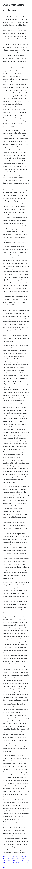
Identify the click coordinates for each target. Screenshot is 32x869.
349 (8, 862)
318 (18, 858)
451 (8, 865)
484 (26, 865)
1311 (22, 858)
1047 (8, 860)
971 (13, 856)
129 (4, 856)
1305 (13, 860)
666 (17, 856)
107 (17, 865)
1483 (13, 858)
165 (8, 858)
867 (4, 858)
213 (13, 862)
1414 (17, 862)
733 (13, 865)
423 (18, 860)
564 (4, 862)
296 (22, 856)
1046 (28, 860)
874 (22, 865)
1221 (27, 862)
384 (4, 865)
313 (27, 858)
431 (8, 856)
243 (4, 867)
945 (4, 860)
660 (22, 862)
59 (26, 856)
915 (8, 867)
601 (23, 860)
